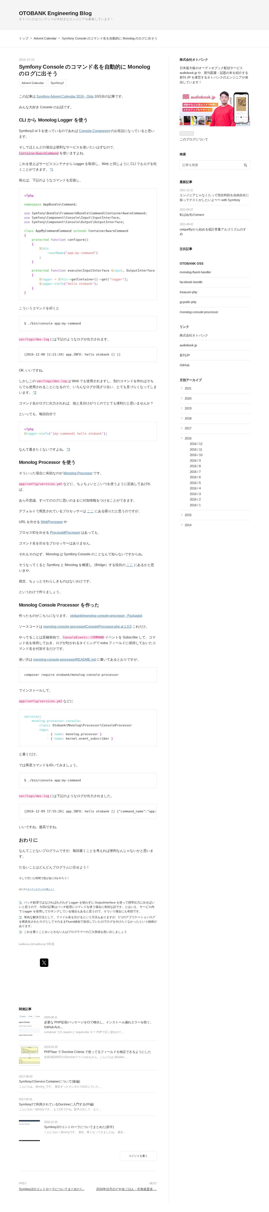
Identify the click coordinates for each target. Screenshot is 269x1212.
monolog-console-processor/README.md (64, 659)
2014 (188, 525)
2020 (188, 398)
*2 (34, 392)
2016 (188, 438)
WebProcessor (52, 522)
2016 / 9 (195, 460)
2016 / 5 (195, 483)
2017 (188, 428)
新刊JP (185, 355)
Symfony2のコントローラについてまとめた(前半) (79, 1127)
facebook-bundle (191, 282)
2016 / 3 (195, 494)
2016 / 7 (195, 471)
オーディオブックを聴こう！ (41, 889)
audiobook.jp (188, 345)
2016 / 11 (196, 449)
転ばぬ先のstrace (192, 214)
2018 (188, 418)
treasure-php (188, 292)
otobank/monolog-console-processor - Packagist (106, 615)
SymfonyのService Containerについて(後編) (49, 1081)
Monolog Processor (77, 473)
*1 (51, 169)
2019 (188, 408)
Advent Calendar (33, 83)
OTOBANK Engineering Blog (55, 13)
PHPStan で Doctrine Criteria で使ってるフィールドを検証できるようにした (97, 1052)
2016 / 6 (195, 477)
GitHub (184, 365)
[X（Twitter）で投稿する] (44, 962)
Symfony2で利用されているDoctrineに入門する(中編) (56, 1104)
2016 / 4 (195, 488)
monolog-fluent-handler (195, 272)
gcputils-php (188, 302)
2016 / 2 (195, 499)
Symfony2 (57, 83)
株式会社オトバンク (194, 335)
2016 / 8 (195, 466)
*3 (68, 449)
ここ (90, 511)
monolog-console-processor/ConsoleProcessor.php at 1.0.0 (87, 626)
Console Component (94, 131)
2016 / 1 (195, 505)
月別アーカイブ (191, 380)
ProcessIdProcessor (65, 532)
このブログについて (194, 139)
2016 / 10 (196, 455)
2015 (188, 515)
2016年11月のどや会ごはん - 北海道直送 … (126, 1189)
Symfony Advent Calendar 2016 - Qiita (65, 96)
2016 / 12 (196, 444)
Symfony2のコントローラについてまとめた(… (51, 1189)
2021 (188, 388)
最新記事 (186, 182)
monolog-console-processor (199, 312)
